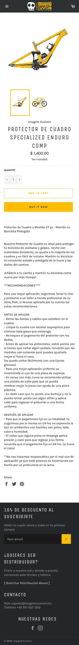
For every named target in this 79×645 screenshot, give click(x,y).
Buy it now (38, 206)
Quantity (9, 170)
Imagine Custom (22, 641)
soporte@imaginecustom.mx (31, 603)
